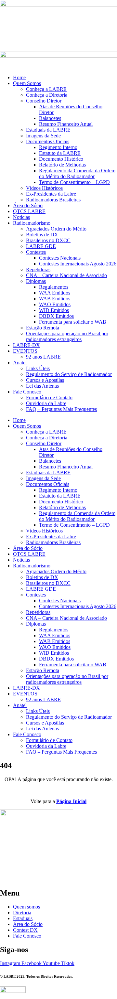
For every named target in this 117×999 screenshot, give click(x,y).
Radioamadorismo (31, 223)
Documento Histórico (61, 159)
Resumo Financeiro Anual (66, 124)
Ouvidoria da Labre (46, 403)
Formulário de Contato (49, 397)
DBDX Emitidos (56, 316)
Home (19, 77)
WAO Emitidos (55, 304)
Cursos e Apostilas (45, 380)
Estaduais (22, 918)
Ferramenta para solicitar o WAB (72, 322)
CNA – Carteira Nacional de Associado (66, 275)
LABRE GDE (41, 246)
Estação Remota (42, 327)
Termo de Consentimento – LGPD (74, 182)
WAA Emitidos (54, 292)
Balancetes (50, 118)
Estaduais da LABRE (48, 130)
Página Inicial (71, 801)
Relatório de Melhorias (62, 164)
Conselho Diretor (43, 100)
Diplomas (36, 281)
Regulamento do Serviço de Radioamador (69, 374)
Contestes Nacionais (60, 258)
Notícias (21, 217)
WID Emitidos (54, 310)
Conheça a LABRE (46, 89)
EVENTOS (25, 351)
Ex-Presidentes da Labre (51, 194)
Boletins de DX (42, 234)
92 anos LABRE (43, 357)
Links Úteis (38, 368)
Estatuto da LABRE (60, 153)
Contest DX (25, 930)
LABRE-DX (26, 345)
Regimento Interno (58, 147)
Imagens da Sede (43, 135)
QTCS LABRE (29, 211)
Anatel (20, 362)
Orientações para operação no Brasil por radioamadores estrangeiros (67, 336)
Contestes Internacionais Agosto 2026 (77, 263)
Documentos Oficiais (47, 141)
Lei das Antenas (42, 386)
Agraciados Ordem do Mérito (56, 228)
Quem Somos (27, 83)
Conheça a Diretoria (46, 95)
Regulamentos (53, 287)
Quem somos (26, 906)
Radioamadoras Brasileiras (53, 199)
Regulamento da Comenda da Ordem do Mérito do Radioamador (77, 173)
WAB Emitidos (54, 298)
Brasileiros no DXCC (48, 240)
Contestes (36, 252)
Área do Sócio (28, 205)
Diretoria (22, 912)
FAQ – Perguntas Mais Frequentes (61, 409)
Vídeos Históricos (44, 188)
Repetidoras (38, 269)
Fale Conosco (27, 391)
